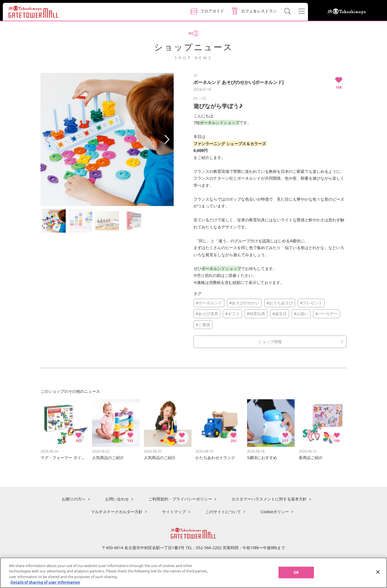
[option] (107, 139)
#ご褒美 (203, 324)
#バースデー (326, 313)
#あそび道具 (207, 313)
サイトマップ (174, 511)
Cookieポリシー (275, 511)
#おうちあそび (280, 302)
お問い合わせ (117, 499)
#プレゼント (311, 302)
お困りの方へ (74, 499)
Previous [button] (48, 139)
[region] (193, 572)
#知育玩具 (256, 313)
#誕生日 (279, 313)
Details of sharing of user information (45, 582)
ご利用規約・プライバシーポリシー (180, 499)
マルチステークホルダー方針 (117, 511)
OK (296, 572)
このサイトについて (223, 511)
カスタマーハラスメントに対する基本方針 (269, 499)
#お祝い (301, 313)
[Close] (378, 572)
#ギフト (232, 313)
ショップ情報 (270, 341)
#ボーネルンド (209, 302)
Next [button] (167, 139)
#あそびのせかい (244, 302)
